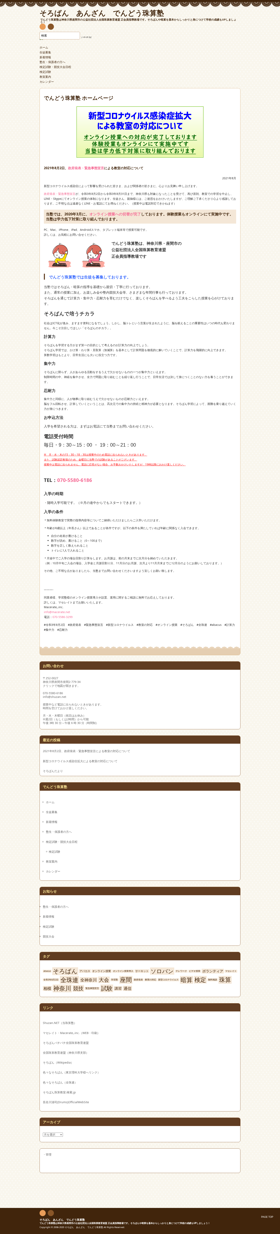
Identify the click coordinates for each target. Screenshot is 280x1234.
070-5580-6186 (74, 480)
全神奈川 (88, 979)
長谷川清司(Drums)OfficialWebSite (66, 1102)
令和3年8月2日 (50, 979)
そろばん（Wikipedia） (58, 1062)
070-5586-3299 (62, 617)
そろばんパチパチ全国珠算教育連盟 (66, 1043)
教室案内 (45, 77)
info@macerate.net (57, 612)
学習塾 (114, 979)
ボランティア (212, 971)
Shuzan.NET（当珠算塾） (60, 1023)
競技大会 (48, 936)
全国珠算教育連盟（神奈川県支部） (66, 1053)
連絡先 (51, 27)
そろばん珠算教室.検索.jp (59, 1092)
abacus (47, 971)
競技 (78, 988)
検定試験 (45, 72)
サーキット (142, 971)
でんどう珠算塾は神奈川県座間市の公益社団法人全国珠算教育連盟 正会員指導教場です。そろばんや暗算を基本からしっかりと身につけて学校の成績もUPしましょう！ (125, 1223)
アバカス (85, 971)
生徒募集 (45, 52)
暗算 (186, 980)
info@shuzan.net (54, 697)
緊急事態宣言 (92, 988)
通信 (127, 988)
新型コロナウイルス (168, 979)
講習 (118, 988)
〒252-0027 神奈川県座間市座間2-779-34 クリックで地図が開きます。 (62, 681)
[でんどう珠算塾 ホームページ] (140, 155)
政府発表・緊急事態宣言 (86, 168)
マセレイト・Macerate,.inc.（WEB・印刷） (71, 1033)
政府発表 (138, 979)
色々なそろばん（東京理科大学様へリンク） (71, 1072)
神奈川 (62, 988)
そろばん (65, 971)
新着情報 (45, 57)
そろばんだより (53, 771)
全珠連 (69, 980)
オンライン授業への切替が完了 (115, 213)
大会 (104, 980)
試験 (107, 988)
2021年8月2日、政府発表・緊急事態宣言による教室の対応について (86, 751)
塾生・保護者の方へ (52, 62)
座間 (126, 980)
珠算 (225, 980)
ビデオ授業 (194, 971)
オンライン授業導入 (123, 971)
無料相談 (212, 979)
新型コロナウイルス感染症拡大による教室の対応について (80, 761)
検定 (200, 980)
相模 (47, 988)
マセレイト (231, 971)
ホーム (44, 47)
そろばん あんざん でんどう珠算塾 (62, 1219)
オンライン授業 (101, 971)
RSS (43, 27)
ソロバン (162, 971)
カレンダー (47, 82)
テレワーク (181, 971)
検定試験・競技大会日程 (55, 67)
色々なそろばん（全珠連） (60, 1082)
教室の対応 (150, 979)
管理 (48, 1154)
